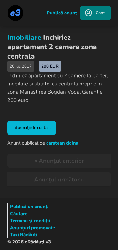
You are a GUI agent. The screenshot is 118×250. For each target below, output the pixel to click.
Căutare (18, 214)
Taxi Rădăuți (23, 235)
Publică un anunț (29, 206)
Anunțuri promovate (32, 228)
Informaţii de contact (31, 127)
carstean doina (62, 143)
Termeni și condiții (30, 220)
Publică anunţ (62, 13)
